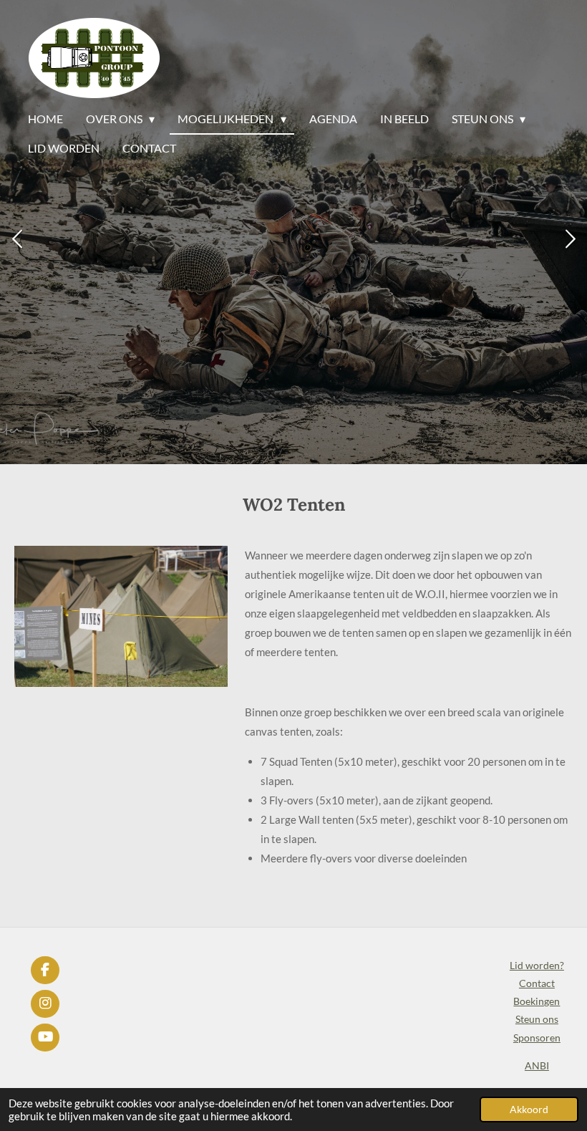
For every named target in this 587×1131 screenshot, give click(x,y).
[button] (214, 558)
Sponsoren (537, 1037)
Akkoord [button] (529, 1109)
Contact (537, 983)
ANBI (537, 1065)
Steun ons (536, 1019)
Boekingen (536, 1001)
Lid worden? (537, 965)
